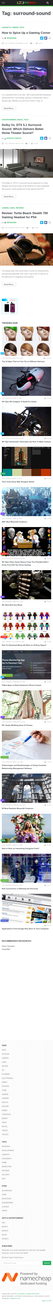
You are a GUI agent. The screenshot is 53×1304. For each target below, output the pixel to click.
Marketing (6, 1167)
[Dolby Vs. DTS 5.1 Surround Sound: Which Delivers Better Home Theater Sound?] (26, 163)
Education (6, 1199)
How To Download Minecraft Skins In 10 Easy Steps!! (24, 645)
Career (5, 1058)
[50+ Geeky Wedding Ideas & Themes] (26, 705)
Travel (5, 1130)
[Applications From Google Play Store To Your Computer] (26, 908)
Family (5, 1082)
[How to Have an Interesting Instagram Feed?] (26, 828)
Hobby (5, 1110)
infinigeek (11, 38)
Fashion (5, 1086)
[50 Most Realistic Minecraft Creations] (26, 788)
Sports (5, 1239)
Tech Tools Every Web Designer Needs (18, 482)
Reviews (20, 208)
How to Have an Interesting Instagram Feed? (20, 848)
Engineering (7, 1203)
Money (5, 1118)
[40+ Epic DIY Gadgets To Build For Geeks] (26, 381)
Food (4, 1090)
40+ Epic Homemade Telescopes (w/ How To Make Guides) (26, 442)
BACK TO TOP (46, 1301)
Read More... (9, 108)
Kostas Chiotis (13, 138)
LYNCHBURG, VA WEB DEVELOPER (28, 1294)
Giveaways (7, 1159)
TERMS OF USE (15, 1298)
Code (4, 1195)
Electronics (7, 1078)
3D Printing (7, 1191)
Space (4, 1211)
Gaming (14, 27)
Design (5, 1066)
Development (8, 1150)
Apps (4, 1050)
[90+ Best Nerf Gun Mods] (26, 584)
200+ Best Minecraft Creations (14, 522)
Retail (4, 1126)
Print (4, 1122)
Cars (4, 1062)
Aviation (5, 1054)
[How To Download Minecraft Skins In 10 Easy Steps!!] (26, 624)
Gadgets (6, 27)
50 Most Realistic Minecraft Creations (17, 808)
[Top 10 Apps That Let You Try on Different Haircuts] (26, 341)
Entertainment (9, 120)
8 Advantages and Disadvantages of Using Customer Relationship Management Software (24, 766)
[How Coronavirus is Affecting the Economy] (26, 868)
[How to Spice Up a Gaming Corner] (26, 69)
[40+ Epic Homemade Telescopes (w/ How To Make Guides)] (26, 421)
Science (5, 1207)
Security (6, 1175)
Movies (5, 1231)
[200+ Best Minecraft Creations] (26, 501)
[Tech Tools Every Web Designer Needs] (26, 461)
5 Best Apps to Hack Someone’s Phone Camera (21, 685)
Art (3, 1223)
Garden (5, 1098)
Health (5, 1102)
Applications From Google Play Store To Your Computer (25, 929)
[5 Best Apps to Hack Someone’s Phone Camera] (26, 665)
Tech (21, 27)
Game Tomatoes (8, 946)
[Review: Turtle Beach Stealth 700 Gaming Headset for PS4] (26, 249)
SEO (3, 1179)
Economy (6, 1074)
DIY (3, 1070)
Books (5, 1227)
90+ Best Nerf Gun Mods (12, 605)
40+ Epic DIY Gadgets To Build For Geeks (19, 402)
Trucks (5, 1134)
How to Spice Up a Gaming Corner (26, 32)
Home (4, 1162)
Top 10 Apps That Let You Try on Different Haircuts (23, 361)
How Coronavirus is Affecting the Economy (20, 889)
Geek (12, 208)
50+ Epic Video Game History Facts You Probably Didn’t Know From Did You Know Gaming (25, 563)
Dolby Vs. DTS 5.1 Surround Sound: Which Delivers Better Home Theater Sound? (23, 129)
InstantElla (6, 949)
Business (6, 1146)
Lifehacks (6, 1114)
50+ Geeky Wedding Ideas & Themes (17, 725)
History (5, 1106)
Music (20, 120)
